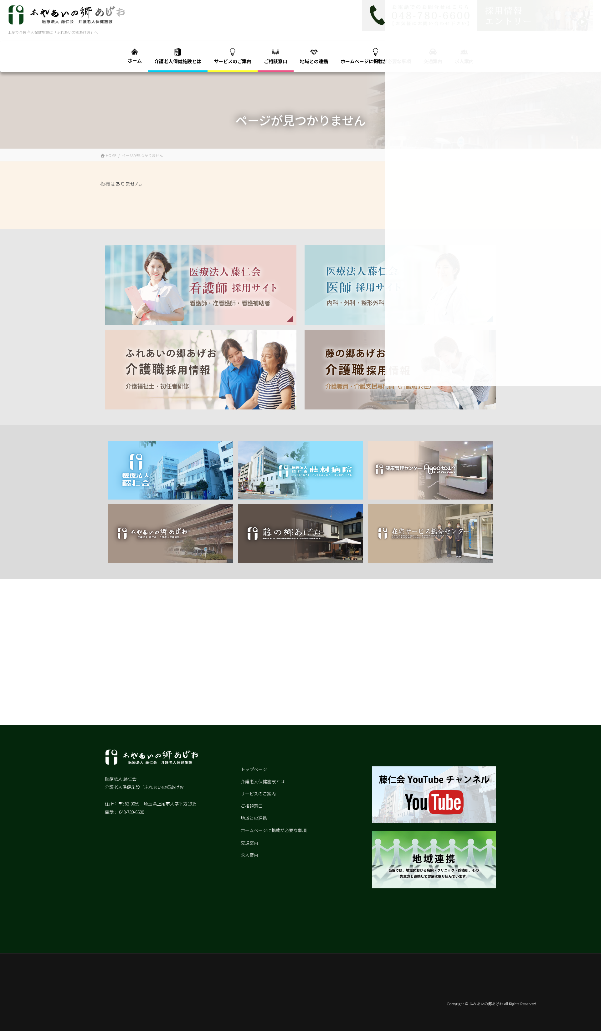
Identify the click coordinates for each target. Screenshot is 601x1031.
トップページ (254, 769)
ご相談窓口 (252, 806)
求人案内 (249, 855)
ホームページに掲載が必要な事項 (273, 830)
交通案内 (249, 843)
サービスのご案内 (258, 793)
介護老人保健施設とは (263, 781)
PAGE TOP (585, 1012)
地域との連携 (254, 818)
